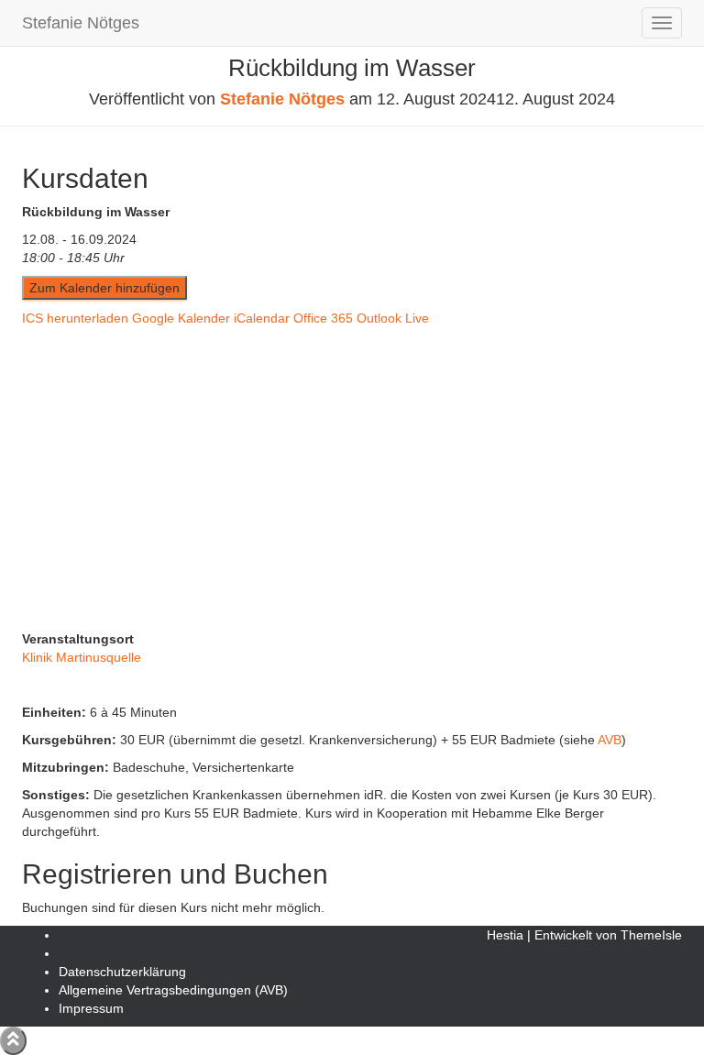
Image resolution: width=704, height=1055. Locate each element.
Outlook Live (393, 318)
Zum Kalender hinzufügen (104, 287)
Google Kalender (181, 318)
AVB (610, 739)
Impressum (91, 1008)
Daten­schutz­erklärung (122, 971)
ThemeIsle (651, 935)
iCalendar (262, 318)
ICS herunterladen (75, 318)
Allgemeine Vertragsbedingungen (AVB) (173, 990)
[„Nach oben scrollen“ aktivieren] (13, 1041)
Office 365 (323, 318)
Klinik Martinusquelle (81, 657)
